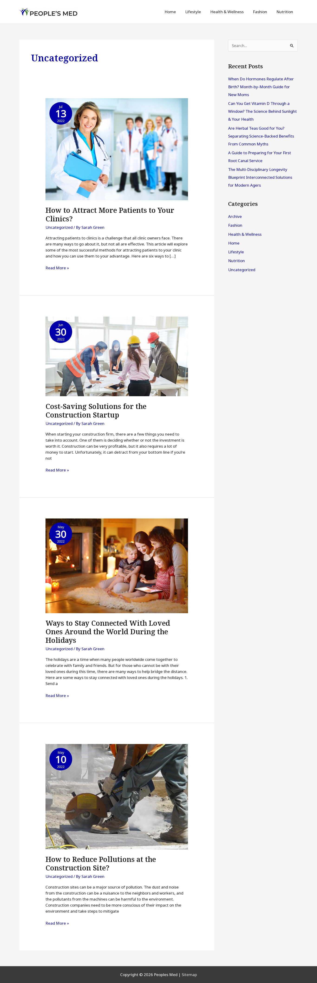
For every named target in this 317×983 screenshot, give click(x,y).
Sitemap (189, 974)
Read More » (57, 268)
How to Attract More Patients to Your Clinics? (109, 214)
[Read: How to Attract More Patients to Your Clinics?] (116, 148)
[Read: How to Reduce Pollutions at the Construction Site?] (116, 796)
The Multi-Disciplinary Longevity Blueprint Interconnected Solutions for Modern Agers (260, 177)
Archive (235, 216)
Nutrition (236, 260)
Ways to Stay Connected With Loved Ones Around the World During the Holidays (107, 631)
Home (233, 243)
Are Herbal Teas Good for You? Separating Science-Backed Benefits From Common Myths (261, 136)
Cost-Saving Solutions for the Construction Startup (95, 411)
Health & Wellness (245, 234)
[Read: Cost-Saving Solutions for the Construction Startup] (116, 356)
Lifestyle (236, 251)
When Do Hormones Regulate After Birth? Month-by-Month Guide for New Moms (261, 86)
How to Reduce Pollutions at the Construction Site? (100, 863)
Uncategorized (59, 227)
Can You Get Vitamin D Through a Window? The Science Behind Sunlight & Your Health (262, 111)
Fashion (235, 225)
